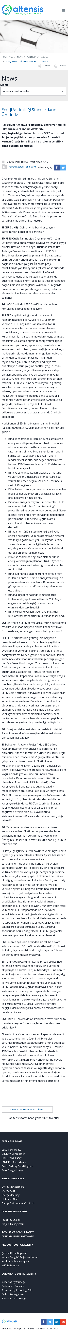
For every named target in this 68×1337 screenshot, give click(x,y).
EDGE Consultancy (11, 1157)
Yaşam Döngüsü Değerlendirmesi (19, 1257)
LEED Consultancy (11, 1149)
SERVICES (7, 1328)
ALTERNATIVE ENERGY (14, 1211)
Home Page (7, 57)
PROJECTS (19, 1328)
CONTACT (52, 1328)
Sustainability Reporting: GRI (17, 1290)
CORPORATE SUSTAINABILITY (19, 1273)
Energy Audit (8, 1190)
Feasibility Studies (11, 1219)
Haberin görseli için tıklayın (22, 166)
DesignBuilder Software (18, 1236)
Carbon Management (13, 1294)
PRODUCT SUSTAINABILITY (17, 1244)
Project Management (13, 1223)
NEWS (31, 1328)
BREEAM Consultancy (13, 1153)
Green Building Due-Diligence (17, 1166)
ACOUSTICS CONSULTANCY (18, 1232)
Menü (4, 85)
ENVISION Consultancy (14, 1162)
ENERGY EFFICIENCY (13, 1178)
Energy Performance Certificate (18, 1203)
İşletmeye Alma (10, 1199)
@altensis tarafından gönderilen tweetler (34, 1118)
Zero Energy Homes (12, 1170)
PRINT (63, 65)
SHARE (46, 65)
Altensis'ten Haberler (38, 57)
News (19, 57)
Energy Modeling (10, 1194)
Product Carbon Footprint (15, 1261)
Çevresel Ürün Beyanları (14, 1253)
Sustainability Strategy (13, 1281)
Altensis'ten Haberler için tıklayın (27, 1109)
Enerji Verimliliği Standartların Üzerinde (27, 61)
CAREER (40, 1328)
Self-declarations (10, 1265)
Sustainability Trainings (14, 1298)
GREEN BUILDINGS (12, 1141)
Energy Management (13, 1186)
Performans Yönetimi (13, 1286)
